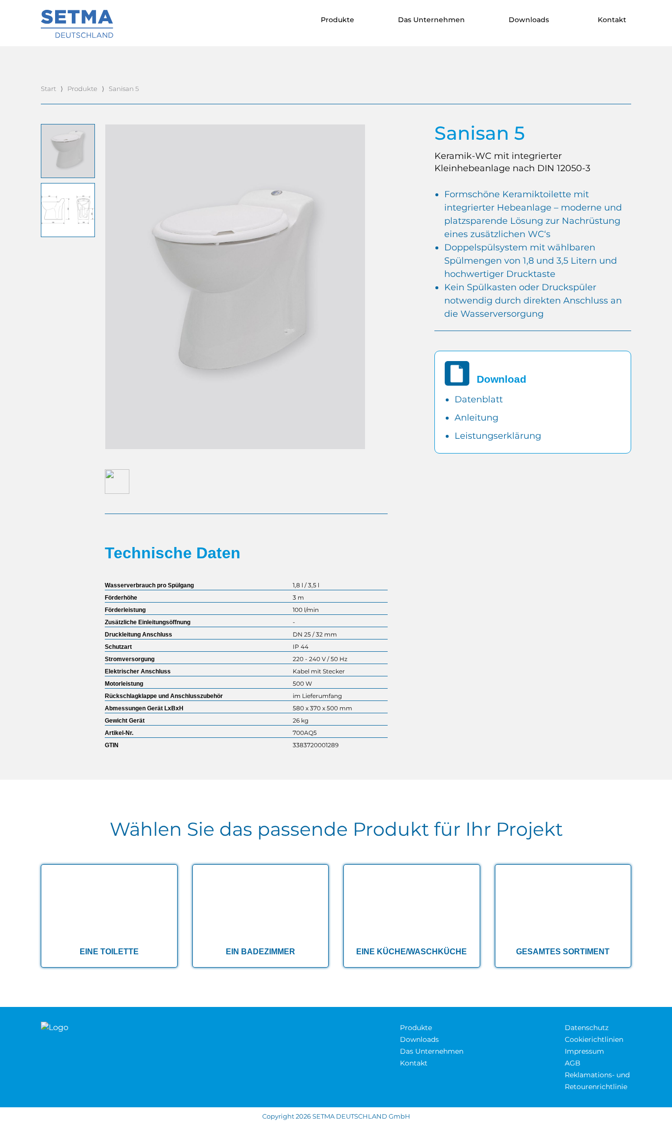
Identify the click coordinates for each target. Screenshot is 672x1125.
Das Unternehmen (431, 1051)
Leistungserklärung (498, 435)
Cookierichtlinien (594, 1039)
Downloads (419, 1039)
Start (48, 88)
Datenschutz (587, 1027)
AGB (572, 1063)
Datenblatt (479, 399)
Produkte (82, 88)
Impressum (584, 1051)
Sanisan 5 (124, 88)
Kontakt (414, 1063)
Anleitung (476, 417)
